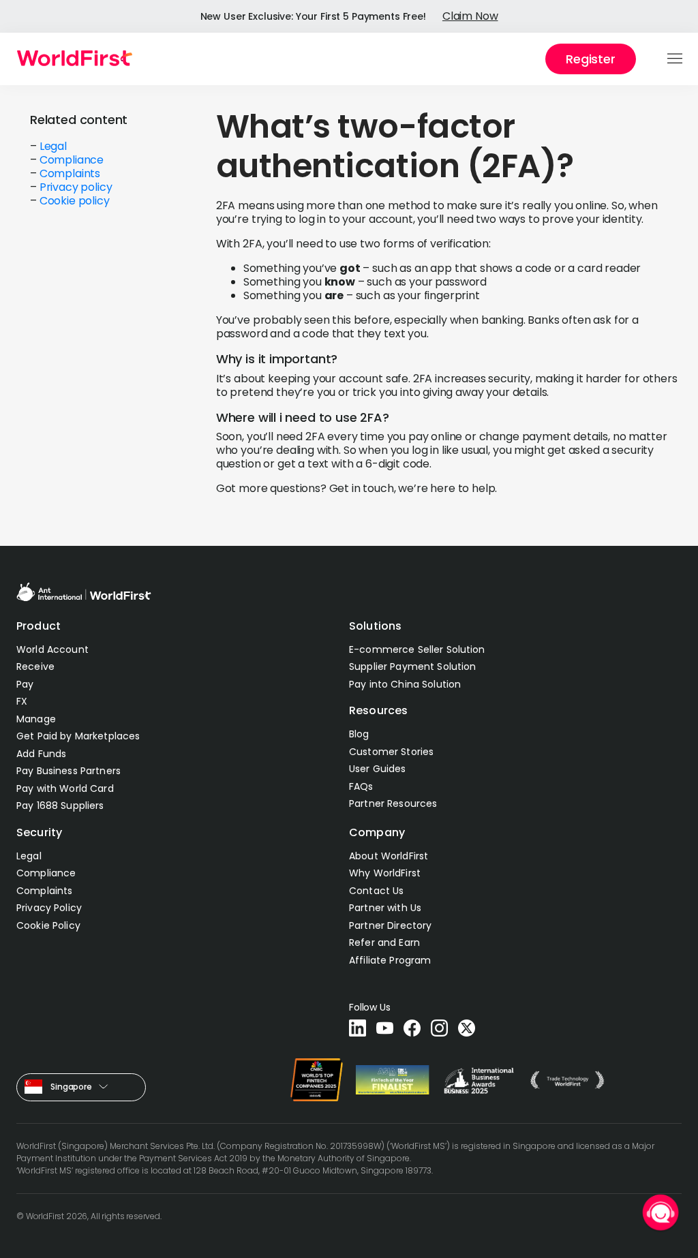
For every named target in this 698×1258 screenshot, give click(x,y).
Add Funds (41, 754)
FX (21, 701)
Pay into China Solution (405, 684)
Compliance (72, 160)
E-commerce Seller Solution (417, 649)
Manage (36, 719)
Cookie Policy (48, 925)
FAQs (361, 786)
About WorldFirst (388, 856)
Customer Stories (391, 751)
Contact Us (376, 891)
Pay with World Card (65, 788)
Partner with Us (385, 908)
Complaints (70, 173)
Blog (359, 734)
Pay (24, 684)
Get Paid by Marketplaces (78, 736)
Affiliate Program (390, 960)
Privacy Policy (49, 908)
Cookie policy (75, 201)
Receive (35, 666)
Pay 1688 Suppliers (60, 805)
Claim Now (470, 16)
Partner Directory (390, 925)
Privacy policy (76, 187)
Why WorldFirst (385, 873)
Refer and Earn (384, 942)
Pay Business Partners (68, 771)
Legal (53, 146)
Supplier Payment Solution (412, 666)
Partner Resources (393, 803)
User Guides (377, 769)
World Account (52, 649)
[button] (675, 59)
